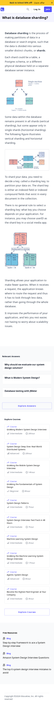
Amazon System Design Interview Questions (26, 657)
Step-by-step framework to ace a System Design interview (24, 644)
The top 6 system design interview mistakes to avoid (27, 671)
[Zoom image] (27, 95)
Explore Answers (27, 405)
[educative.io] (2, 9)
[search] (28, 9)
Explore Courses (27, 612)
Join (48, 9)
